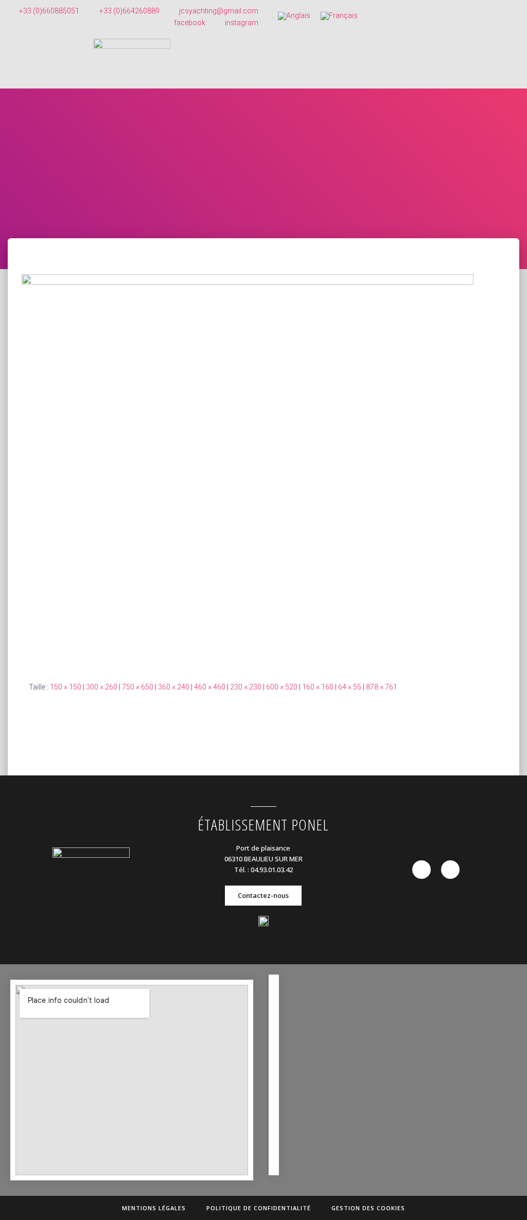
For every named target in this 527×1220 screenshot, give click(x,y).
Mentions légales (154, 1208)
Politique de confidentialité (258, 1208)
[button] (263, 896)
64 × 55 (349, 687)
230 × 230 (245, 687)
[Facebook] (421, 869)
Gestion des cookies (368, 1208)
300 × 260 (101, 687)
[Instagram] (450, 869)
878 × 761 (381, 687)
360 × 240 (173, 687)
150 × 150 (65, 687)
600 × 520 (281, 687)
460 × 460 (209, 687)
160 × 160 (317, 687)
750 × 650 (137, 687)
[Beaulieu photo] (247, 469)
